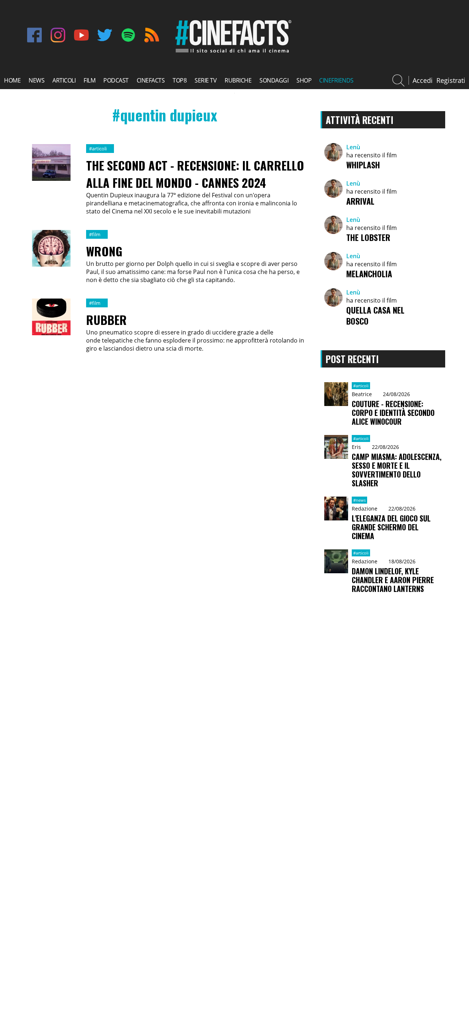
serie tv (206, 80)
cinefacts (151, 80)
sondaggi (273, 80)
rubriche (238, 80)
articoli (63, 80)
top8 (180, 80)
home (12, 80)
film (89, 80)
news (36, 80)
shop (303, 80)
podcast (116, 80)
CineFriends (336, 80)
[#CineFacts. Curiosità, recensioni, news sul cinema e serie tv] (232, 52)
